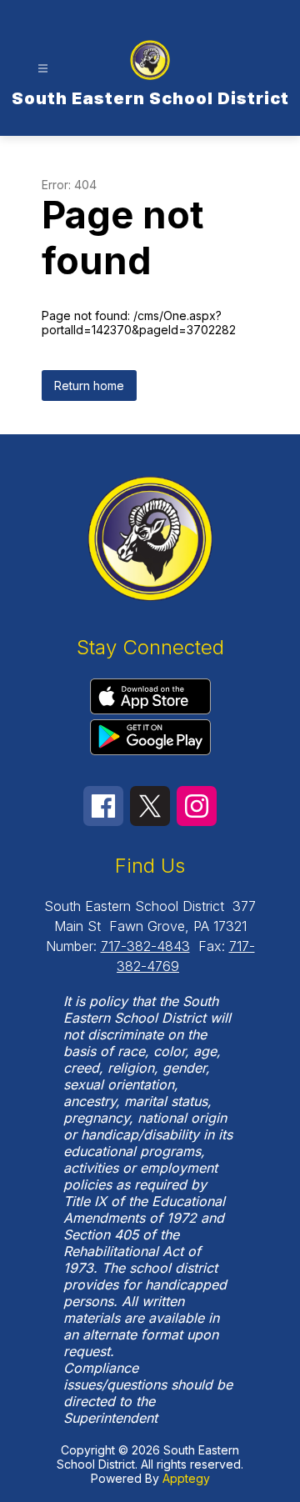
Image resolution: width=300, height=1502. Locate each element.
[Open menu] (42, 68)
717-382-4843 (145, 946)
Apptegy (186, 1478)
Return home (89, 385)
